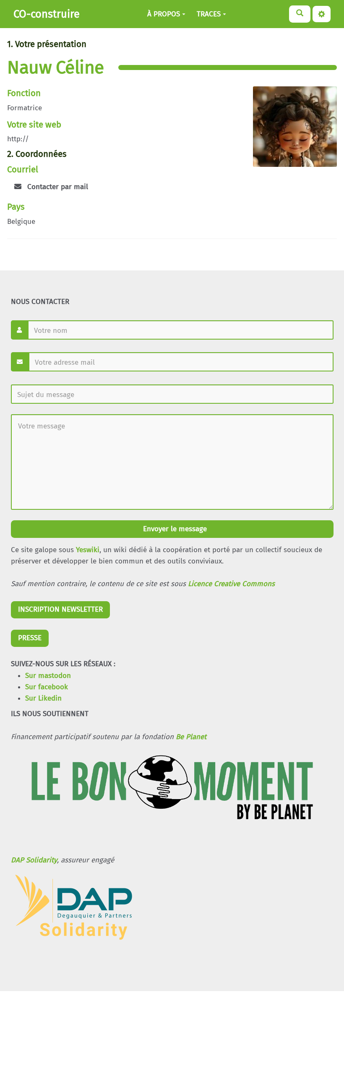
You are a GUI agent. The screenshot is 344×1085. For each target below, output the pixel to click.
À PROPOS (163, 14)
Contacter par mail (56, 186)
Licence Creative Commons (231, 583)
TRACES (209, 14)
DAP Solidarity (34, 860)
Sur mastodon (48, 675)
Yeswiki (87, 549)
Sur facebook (46, 687)
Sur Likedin (43, 698)
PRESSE (30, 637)
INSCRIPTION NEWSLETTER (60, 609)
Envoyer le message (174, 528)
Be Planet (191, 736)
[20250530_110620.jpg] (291, 130)
